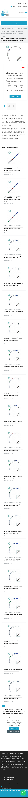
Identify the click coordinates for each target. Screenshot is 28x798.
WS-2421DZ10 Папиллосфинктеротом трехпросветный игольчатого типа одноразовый (13, 170)
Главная (2, 28)
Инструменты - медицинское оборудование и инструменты (15, 28)
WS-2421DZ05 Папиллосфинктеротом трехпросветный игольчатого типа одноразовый (13, 229)
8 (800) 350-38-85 (8, 778)
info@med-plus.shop (22, 3)
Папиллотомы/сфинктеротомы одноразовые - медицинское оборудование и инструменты (12, 33)
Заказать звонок (13, 728)
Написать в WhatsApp (14, 731)
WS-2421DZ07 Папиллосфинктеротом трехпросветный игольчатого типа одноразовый (13, 199)
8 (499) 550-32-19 (7, 780)
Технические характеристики (9, 106)
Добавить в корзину (15, 96)
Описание (4, 106)
